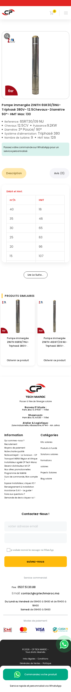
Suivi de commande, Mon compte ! (21, 478)
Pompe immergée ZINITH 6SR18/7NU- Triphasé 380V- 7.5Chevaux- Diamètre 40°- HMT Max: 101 (18, 346)
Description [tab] (14, 173)
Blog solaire (46, 478)
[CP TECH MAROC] (8, 12)
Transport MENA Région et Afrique (20, 458)
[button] (7, 36)
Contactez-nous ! (35, 514)
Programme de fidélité (15, 473)
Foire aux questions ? (14, 494)
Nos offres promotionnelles (17, 469)
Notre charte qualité (14, 451)
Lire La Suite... (36, 274)
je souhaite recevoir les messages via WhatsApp (32, 550)
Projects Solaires (49, 472)
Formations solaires (46, 463)
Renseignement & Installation (19, 486)
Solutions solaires (49, 454)
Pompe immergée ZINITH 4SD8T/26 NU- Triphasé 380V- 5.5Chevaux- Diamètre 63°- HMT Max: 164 (55, 346)
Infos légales (29, 658)
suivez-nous (35, 561)
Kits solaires (46, 442)
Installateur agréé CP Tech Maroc (20, 462)
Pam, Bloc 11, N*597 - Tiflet (35, 409)
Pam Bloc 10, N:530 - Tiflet (35, 417)
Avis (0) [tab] (59, 173)
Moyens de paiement (14, 447)
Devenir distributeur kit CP (17, 466)
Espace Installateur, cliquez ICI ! (20, 483)
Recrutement (10, 444)
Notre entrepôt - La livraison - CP (20, 455)
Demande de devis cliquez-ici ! (19, 497)
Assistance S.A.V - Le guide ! (18, 490)
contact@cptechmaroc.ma (40, 593)
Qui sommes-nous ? (14, 440)
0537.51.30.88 (27, 587)
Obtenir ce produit (18, 360)
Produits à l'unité (49, 448)
